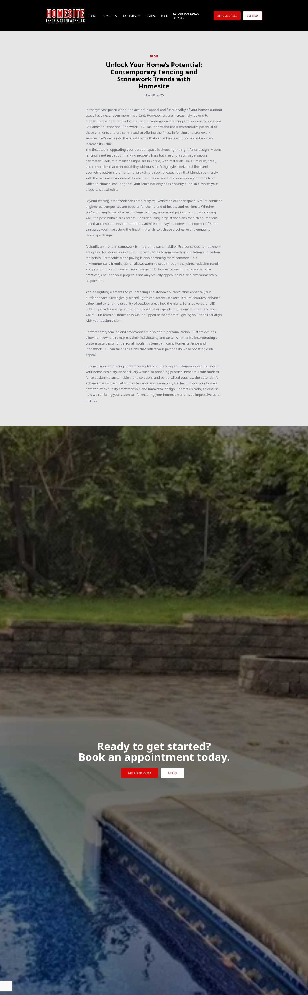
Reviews (151, 16)
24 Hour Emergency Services (186, 15)
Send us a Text (227, 16)
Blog (164, 16)
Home (93, 16)
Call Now (252, 16)
